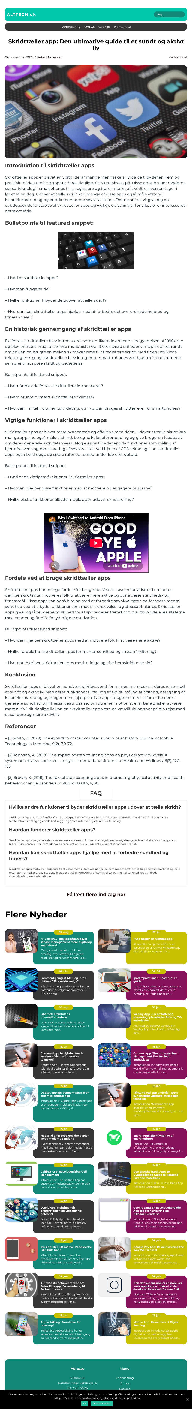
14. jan (156, 1240)
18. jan (156, 1007)
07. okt (63, 971)
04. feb (156, 971)
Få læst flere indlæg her (96, 894)
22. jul (156, 932)
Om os (89, 27)
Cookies (104, 27)
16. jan (156, 1129)
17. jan (64, 1086)
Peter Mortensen (50, 57)
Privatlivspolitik (102, 1403)
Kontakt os (122, 27)
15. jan (64, 1201)
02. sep (63, 1007)
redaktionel (178, 57)
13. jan (64, 1315)
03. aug (64, 932)
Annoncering (71, 27)
